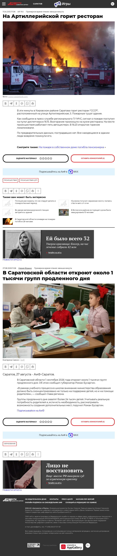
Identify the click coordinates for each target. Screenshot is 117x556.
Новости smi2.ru (12, 259)
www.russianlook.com (18, 97)
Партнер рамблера (50, 545)
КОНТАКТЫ (54, 499)
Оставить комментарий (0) (93, 158)
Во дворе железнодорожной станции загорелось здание (32, 211)
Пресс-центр (67, 499)
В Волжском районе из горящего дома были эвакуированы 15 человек (91, 211)
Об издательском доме (35, 499)
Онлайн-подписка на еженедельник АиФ (43, 502)
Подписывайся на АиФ (30, 410)
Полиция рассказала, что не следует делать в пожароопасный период (35, 202)
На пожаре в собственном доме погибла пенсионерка (71, 147)
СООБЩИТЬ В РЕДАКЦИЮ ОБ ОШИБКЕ (81, 502)
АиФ (23, 360)
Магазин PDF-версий (85, 499)
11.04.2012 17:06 (9, 12)
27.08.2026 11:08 (9, 268)
